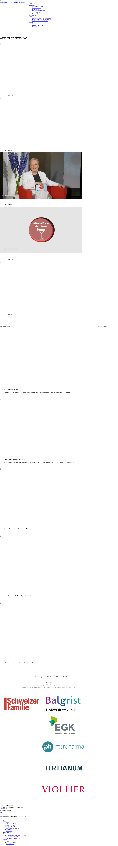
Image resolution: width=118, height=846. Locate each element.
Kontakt (5, 839)
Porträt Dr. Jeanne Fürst (12, 842)
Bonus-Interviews (88, 143)
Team (7, 841)
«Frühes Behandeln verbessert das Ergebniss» (17, 311)
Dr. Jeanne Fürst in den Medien (14, 838)
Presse (4, 834)
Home (4, 821)
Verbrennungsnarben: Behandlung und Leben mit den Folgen (22, 147)
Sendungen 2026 (88, 88)
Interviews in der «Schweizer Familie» (16, 835)
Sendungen (6, 822)
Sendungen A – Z (10, 829)
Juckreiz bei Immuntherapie (11, 202)
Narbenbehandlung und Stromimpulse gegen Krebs (19, 92)
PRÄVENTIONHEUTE (89, 252)
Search (17, 0)
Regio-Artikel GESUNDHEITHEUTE (16, 836)
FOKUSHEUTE (88, 198)
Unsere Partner (10, 844)
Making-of (9, 831)
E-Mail (2, 813)
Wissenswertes (7, 832)
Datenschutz (20, 807)
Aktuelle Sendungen (11, 823)
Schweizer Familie (88, 307)
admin (3, 95)
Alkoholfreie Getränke (9, 256)
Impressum (19, 805)
